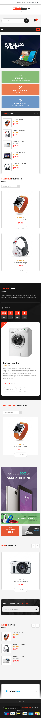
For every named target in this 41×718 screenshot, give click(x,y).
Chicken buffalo (18, 119)
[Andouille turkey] (7, 145)
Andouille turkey (19, 141)
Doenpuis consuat (19, 163)
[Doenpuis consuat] (7, 167)
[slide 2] (20, 51)
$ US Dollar (31, 2)
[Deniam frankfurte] (20, 565)
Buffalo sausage (19, 130)
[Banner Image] (19, 489)
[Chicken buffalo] (7, 123)
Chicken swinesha (19, 152)
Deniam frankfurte (21, 582)
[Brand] (13, 691)
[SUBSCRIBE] (36, 609)
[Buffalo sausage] (7, 134)
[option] (20, 359)
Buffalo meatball (11, 363)
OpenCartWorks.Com (24, 708)
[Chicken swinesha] (7, 156)
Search (26, 20)
